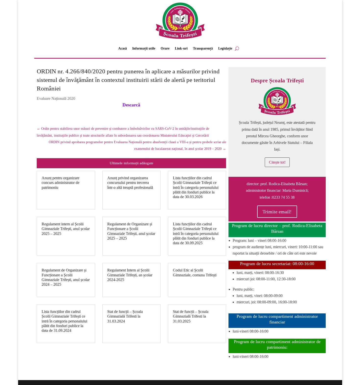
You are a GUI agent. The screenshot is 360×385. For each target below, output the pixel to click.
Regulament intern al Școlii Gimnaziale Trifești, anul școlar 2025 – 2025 (66, 228)
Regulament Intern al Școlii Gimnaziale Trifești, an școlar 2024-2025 (129, 275)
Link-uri (181, 48)
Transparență (203, 48)
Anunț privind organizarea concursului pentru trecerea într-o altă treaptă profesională (130, 182)
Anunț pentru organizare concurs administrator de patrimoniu (60, 182)
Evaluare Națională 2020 (56, 98)
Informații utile (143, 48)
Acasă (122, 48)
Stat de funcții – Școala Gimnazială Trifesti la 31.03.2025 (190, 316)
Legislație (225, 48)
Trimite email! (277, 211)
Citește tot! (277, 162)
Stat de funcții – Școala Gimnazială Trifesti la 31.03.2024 (125, 316)
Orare (165, 48)
